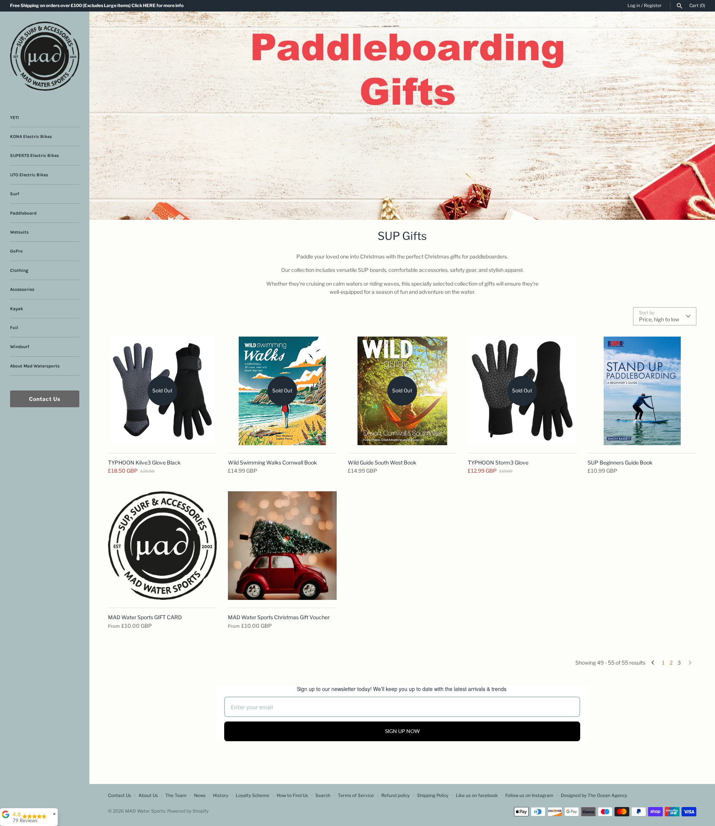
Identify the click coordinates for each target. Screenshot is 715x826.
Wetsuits (19, 232)
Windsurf (19, 346)
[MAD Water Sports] (44, 56)
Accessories (22, 289)
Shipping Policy (432, 795)
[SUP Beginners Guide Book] (642, 391)
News (200, 795)
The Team (176, 795)
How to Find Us (292, 795)
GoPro (16, 251)
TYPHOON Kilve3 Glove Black (144, 462)
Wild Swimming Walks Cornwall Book (272, 462)
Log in (633, 5)
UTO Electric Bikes (29, 174)
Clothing (19, 270)
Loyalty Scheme (252, 795)
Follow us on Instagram (529, 795)
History (220, 795)
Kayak (16, 308)
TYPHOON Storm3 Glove (498, 462)
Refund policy (395, 795)
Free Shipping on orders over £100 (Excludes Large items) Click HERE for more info (97, 5)
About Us (148, 795)
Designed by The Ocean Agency (594, 795)
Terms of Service (356, 795)
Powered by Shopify (188, 811)
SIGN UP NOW (402, 731)
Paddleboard (23, 213)
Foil (14, 327)
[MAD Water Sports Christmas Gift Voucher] (282, 545)
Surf (14, 193)
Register (653, 5)
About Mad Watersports (35, 366)
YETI (14, 117)
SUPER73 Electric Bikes (34, 155)
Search (322, 795)
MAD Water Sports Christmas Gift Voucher (279, 617)
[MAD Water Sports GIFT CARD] (162, 545)
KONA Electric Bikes (31, 136)
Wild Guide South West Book (382, 462)
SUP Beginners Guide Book (620, 462)
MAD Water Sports (145, 811)
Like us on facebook (477, 795)
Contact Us (44, 399)
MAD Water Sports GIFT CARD (145, 617)
